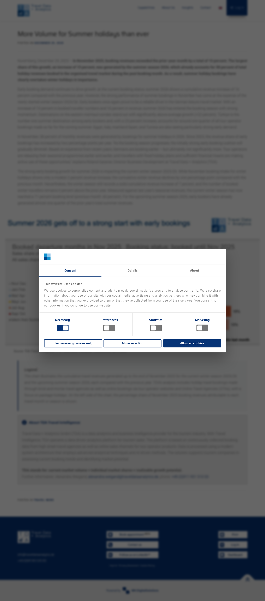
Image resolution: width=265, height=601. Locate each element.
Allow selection (132, 343)
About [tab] (194, 270)
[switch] (109, 328)
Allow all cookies (192, 343)
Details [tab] (132, 270)
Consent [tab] (70, 270)
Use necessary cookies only (73, 343)
